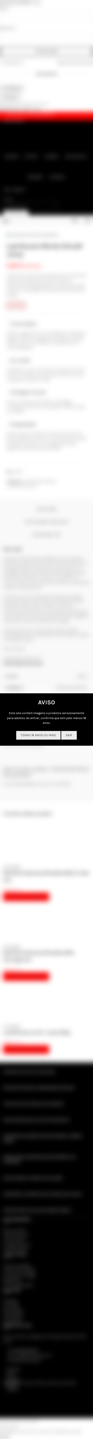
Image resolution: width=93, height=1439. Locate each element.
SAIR (69, 735)
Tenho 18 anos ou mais (38, 735)
